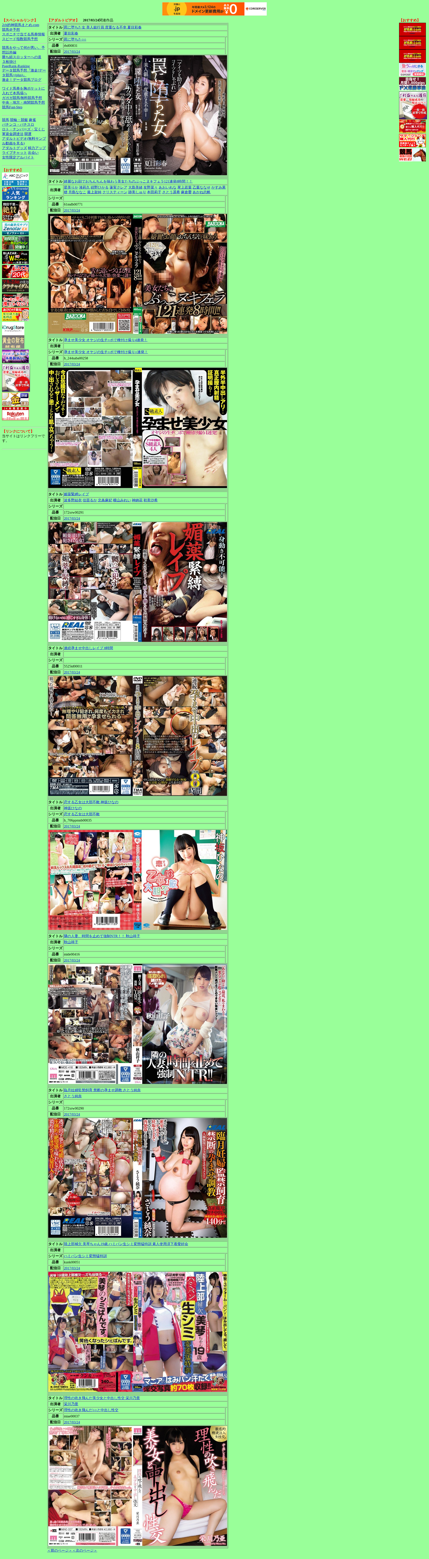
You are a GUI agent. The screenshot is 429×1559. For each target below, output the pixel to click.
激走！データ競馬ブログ (21, 80)
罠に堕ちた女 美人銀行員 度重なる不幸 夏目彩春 (103, 27)
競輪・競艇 (19, 120)
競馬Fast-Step (12, 107)
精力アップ (37, 148)
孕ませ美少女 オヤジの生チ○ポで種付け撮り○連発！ (106, 352)
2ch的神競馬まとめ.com (20, 25)
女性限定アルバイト (18, 157)
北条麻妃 (105, 500)
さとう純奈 (73, 1096)
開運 (28, 134)
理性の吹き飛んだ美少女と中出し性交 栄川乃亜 (102, 1398)
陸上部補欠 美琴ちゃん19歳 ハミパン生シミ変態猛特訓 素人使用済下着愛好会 (126, 1244)
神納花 (137, 500)
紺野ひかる (100, 187)
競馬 (5, 120)
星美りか (71, 187)
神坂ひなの (73, 808)
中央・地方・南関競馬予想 (23, 102)
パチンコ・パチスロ (18, 124)
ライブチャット (14, 152)
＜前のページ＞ (59, 1550)
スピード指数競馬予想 (20, 39)
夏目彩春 (71, 33)
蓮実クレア (118, 187)
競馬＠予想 (11, 29)
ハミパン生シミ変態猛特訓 (85, 1256)
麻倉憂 (186, 192)
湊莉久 (84, 187)
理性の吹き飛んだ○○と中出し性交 (91, 1410)
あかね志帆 (201, 192)
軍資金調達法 (12, 134)
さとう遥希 (171, 192)
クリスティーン (114, 192)
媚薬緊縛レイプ (76, 494)
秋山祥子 (71, 942)
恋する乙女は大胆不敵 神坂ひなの (91, 802)
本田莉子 (154, 192)
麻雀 (32, 120)
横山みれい (122, 500)
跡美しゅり (137, 192)
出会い (33, 152)
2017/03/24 (72, 52)
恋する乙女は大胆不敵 (82, 814)
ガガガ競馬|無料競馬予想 (22, 98)
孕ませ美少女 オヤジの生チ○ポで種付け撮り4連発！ (105, 340)
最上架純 (94, 192)
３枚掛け (9, 62)
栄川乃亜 (71, 1404)
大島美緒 (135, 187)
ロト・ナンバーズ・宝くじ (23, 129)
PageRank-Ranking (16, 66)
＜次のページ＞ (84, 1550)
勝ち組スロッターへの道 (21, 57)
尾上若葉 (184, 187)
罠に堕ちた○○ (75, 39)
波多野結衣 (73, 500)
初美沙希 (150, 500)
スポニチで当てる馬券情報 (23, 34)
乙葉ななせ (201, 187)
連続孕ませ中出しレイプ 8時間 (88, 648)
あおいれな (168, 187)
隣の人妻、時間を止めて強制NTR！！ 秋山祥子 (102, 936)
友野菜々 (150, 187)
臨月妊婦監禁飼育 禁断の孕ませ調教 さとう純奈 (102, 1090)
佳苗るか (90, 500)
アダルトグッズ (14, 148)
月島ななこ (77, 192)
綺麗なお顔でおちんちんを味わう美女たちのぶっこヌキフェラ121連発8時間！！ (128, 181)
